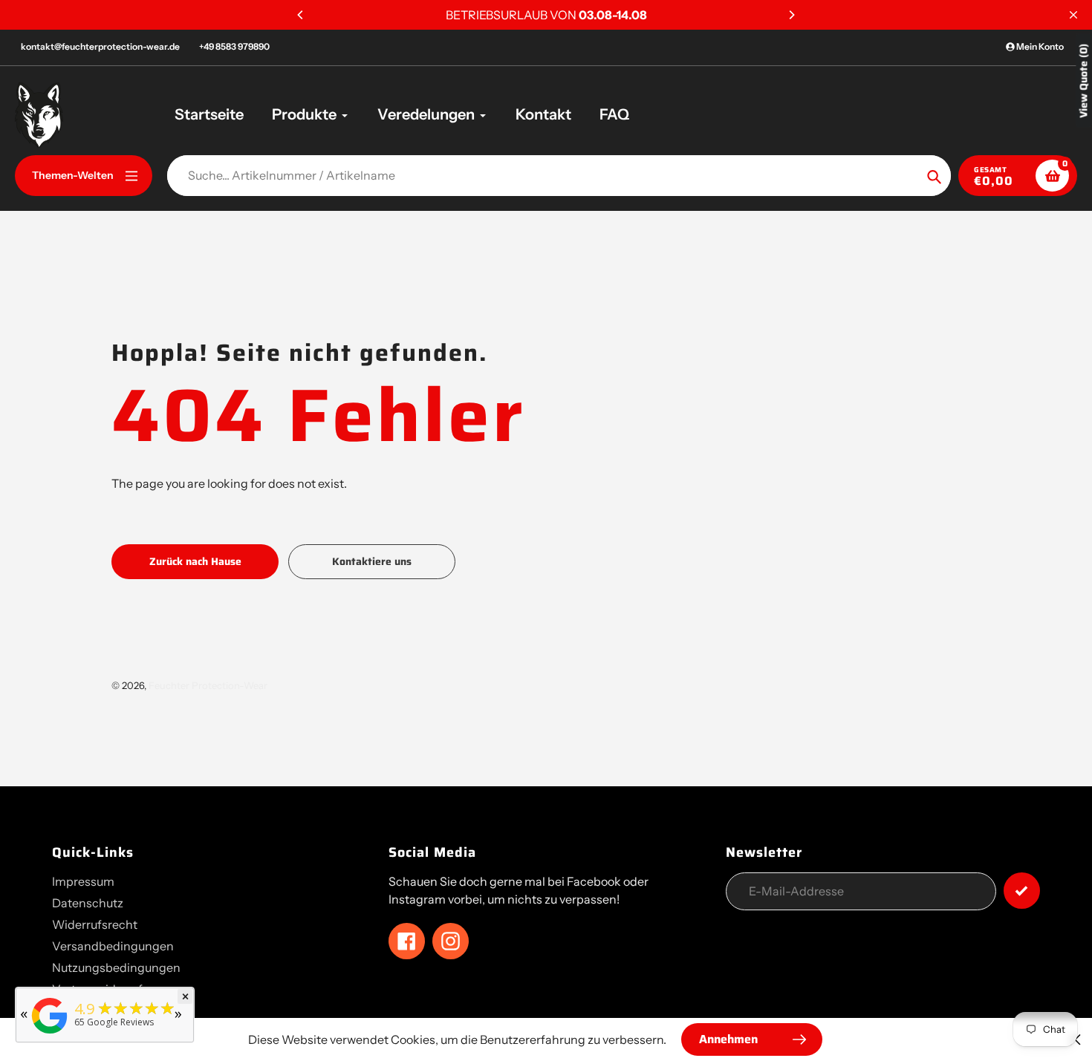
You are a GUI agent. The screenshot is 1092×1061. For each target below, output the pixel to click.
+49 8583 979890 (234, 46)
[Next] (791, 14)
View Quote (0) (1083, 81)
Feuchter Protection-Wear (208, 685)
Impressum (83, 881)
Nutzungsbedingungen (116, 967)
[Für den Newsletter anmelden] (1022, 890)
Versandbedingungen (113, 945)
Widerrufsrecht (94, 924)
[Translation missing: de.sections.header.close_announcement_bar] (1073, 14)
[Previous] (300, 14)
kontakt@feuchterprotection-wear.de (100, 46)
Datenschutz (87, 902)
